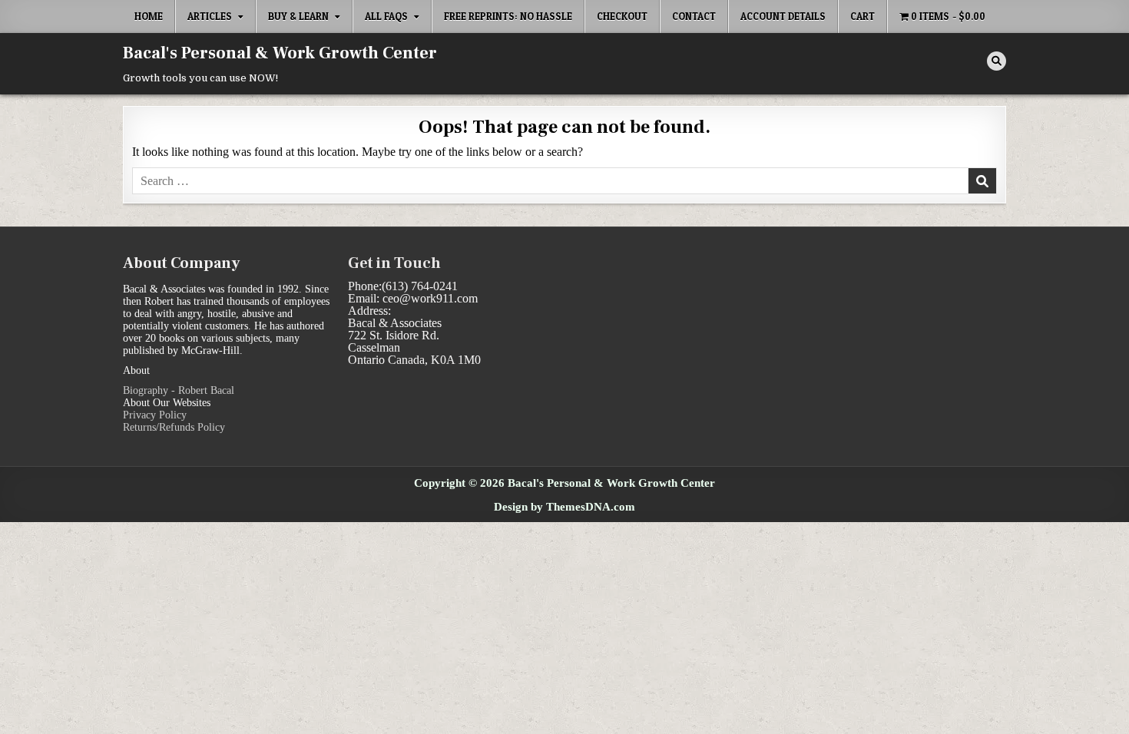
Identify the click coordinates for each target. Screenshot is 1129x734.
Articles (209, 16)
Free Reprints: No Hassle (508, 16)
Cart (862, 16)
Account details (783, 16)
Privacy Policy (155, 415)
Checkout (622, 16)
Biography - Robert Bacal (178, 390)
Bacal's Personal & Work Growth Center (280, 53)
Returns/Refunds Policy (174, 427)
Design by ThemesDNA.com (564, 506)
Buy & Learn (298, 16)
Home (148, 16)
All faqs (386, 16)
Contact (694, 16)
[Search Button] (996, 61)
